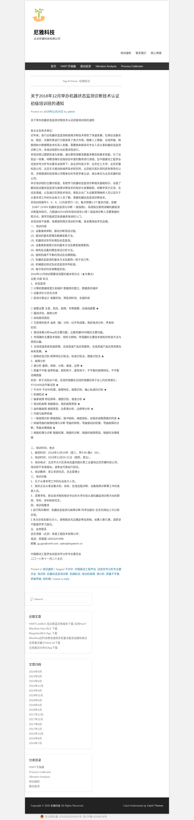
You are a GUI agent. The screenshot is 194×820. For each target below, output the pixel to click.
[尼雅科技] (97, 15)
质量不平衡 (112, 573)
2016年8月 (35, 738)
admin (71, 111)
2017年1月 (35, 728)
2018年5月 (35, 700)
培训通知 (125, 52)
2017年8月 (35, 724)
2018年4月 (35, 705)
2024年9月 (35, 671)
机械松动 (75, 573)
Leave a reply (61, 578)
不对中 (69, 569)
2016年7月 (35, 743)
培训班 (41, 573)
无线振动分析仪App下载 (43, 647)
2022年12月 (36, 685)
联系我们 (141, 52)
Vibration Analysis (106, 66)
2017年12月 (36, 714)
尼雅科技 (44, 32)
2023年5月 (35, 681)
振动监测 (85, 66)
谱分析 (101, 573)
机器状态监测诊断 (57, 573)
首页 (53, 66)
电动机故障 (88, 573)
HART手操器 (68, 66)
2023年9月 (35, 676)
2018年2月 (35, 709)
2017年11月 (36, 719)
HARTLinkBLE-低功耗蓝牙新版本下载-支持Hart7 (57, 623)
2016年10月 (36, 733)
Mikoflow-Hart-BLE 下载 (43, 628)
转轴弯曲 (36, 578)
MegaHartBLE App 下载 (43, 633)
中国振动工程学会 (85, 569)
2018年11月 (36, 695)
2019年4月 (35, 690)
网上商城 (156, 52)
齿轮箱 (47, 578)
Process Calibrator (132, 66)
